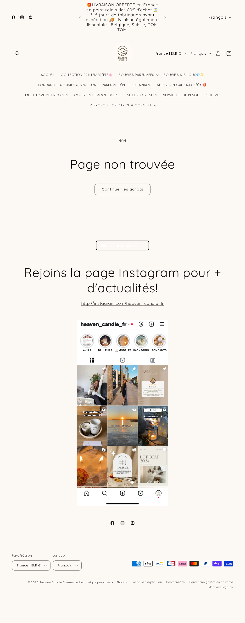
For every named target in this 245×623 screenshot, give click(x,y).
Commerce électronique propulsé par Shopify (95, 582)
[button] (17, 53)
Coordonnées (175, 582)
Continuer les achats (122, 189)
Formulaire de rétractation (122, 245)
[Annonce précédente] (80, 17)
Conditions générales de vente (211, 582)
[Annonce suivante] (165, 17)
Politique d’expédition (147, 582)
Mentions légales (220, 587)
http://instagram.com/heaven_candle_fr (122, 303)
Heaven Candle (51, 582)
